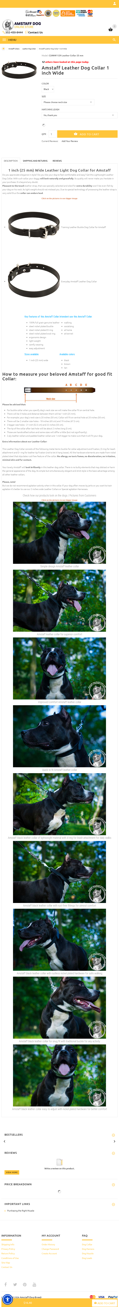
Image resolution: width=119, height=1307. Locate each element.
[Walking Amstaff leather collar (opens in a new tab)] (59, 600)
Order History (48, 1244)
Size (44, 96)
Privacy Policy (8, 1248)
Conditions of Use (10, 1258)
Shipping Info (7, 1244)
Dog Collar (87, 1244)
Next (114, 1141)
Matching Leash (50, 109)
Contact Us (35, 32)
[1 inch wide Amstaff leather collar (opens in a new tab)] (59, 532)
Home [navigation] (3, 49)
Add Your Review (70, 141)
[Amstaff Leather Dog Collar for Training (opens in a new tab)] (34, 226)
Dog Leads (87, 1258)
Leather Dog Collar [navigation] (29, 48)
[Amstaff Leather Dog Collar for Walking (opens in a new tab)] (34, 281)
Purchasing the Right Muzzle (20, 1210)
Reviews (57, 160)
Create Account (49, 1253)
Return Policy (8, 1253)
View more (12, 1172)
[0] (110, 30)
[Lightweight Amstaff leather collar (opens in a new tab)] (59, 668)
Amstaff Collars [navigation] (14, 48)
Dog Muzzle (88, 1253)
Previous (4, 1141)
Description (11, 160)
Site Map (5, 1262)
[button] (113, 40)
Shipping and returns (35, 160)
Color (45, 83)
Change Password (50, 1248)
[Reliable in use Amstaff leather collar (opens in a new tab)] (59, 735)
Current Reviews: (50, 141)
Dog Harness (88, 1248)
